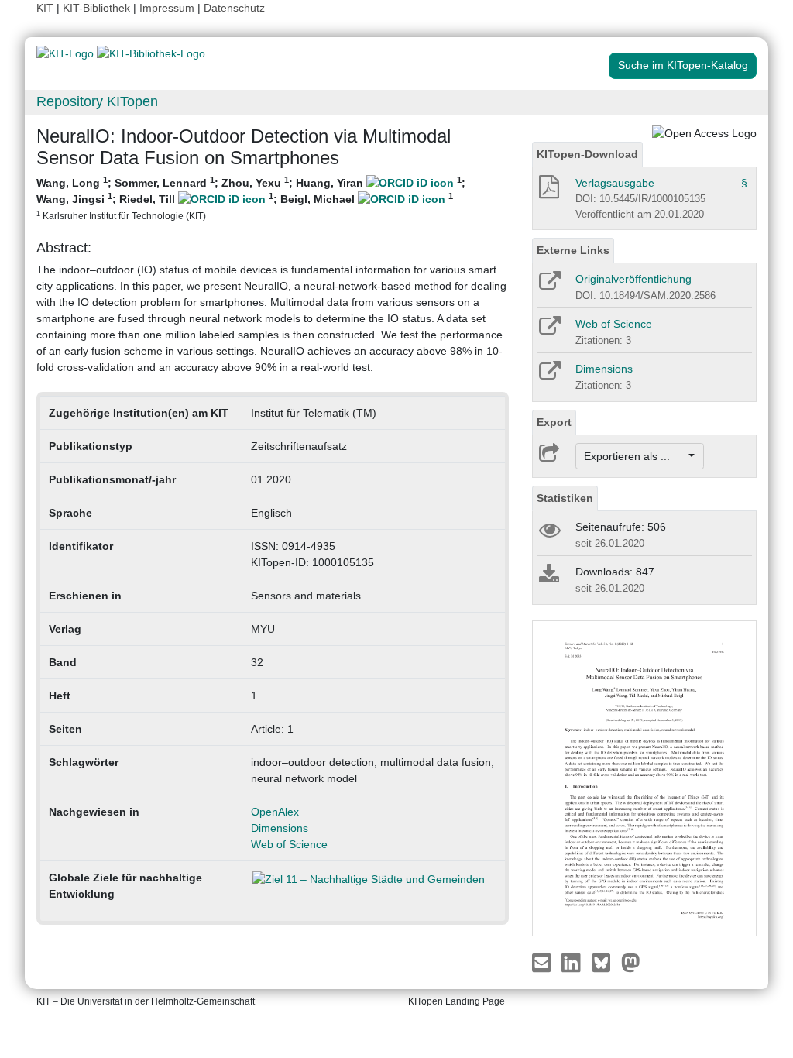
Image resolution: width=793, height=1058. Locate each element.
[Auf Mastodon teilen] (630, 962)
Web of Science (289, 844)
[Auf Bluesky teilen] (605, 962)
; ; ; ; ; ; (250, 198)
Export (554, 422)
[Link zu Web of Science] (549, 331)
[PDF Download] (548, 191)
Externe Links (573, 250)
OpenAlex (275, 812)
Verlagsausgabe (614, 183)
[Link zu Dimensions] (549, 375)
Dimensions (279, 828)
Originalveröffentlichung (633, 279)
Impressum (166, 8)
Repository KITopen (97, 101)
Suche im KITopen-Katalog (683, 65)
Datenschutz (234, 8)
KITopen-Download (587, 154)
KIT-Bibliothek (98, 8)
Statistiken (565, 498)
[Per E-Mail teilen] (543, 962)
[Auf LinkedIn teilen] (573, 962)
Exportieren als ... (634, 456)
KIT (44, 8)
